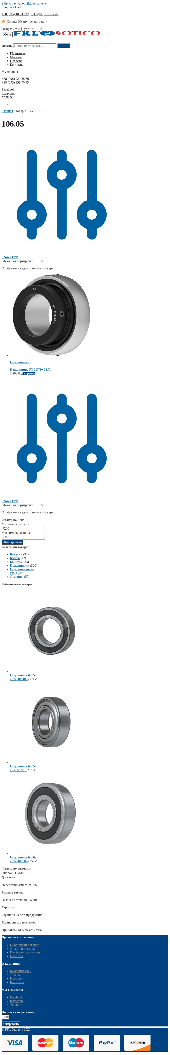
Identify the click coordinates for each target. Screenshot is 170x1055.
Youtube (7, 97)
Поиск (63, 46)
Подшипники (19, 362)
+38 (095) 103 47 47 (15, 14)
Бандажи (16, 554)
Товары (15, 974)
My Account (10, 71)
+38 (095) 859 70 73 (15, 82)
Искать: (7, 46)
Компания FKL (21, 971)
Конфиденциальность (25, 952)
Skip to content (36, 3)
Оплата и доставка (23, 948)
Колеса (15, 558)
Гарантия (16, 956)
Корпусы (16, 561)
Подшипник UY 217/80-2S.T (30, 369)
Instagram (8, 93)
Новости (16, 978)
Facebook (8, 89)
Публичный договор (24, 945)
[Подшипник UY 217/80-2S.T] (51, 355)
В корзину (28, 373)
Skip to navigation (14, 3)
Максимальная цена (16, 533)
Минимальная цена (15, 524)
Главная (7, 111)
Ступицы (16, 576)
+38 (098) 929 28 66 (15, 78)
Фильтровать (12, 542)
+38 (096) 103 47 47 (44, 14)
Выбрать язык (11, 29)
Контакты (17, 982)
